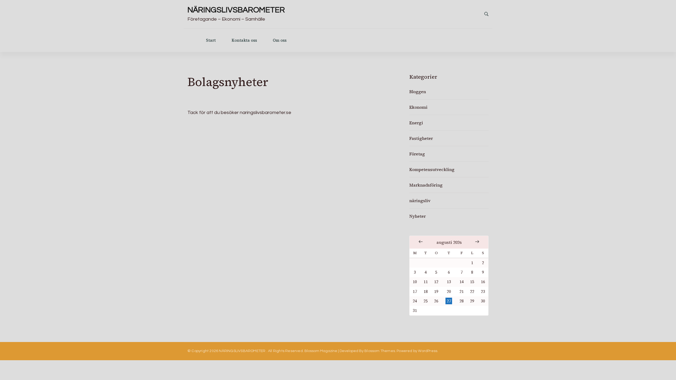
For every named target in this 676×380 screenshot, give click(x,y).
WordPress (427, 351)
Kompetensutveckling (431, 169)
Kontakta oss (244, 40)
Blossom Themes (379, 351)
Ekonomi (418, 107)
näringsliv (419, 200)
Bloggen (417, 91)
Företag (417, 154)
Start (211, 40)
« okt (420, 241)
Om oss (280, 40)
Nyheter (417, 216)
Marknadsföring (426, 185)
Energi (416, 123)
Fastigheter (421, 138)
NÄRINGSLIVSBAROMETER (236, 10)
